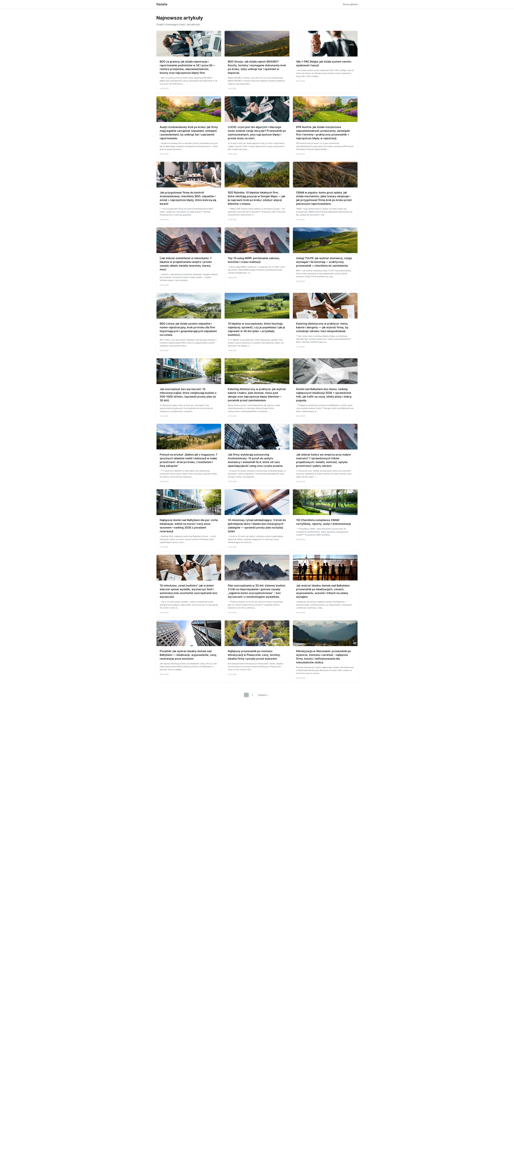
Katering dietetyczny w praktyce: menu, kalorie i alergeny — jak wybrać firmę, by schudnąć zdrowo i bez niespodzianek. (322, 327)
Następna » (263, 695)
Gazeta (161, 4)
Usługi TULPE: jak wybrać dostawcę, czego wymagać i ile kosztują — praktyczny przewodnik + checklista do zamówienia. (324, 262)
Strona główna (350, 4)
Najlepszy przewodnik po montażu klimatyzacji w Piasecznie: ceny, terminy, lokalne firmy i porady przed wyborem (254, 655)
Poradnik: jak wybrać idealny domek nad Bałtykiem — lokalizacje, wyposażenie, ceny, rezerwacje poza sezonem (188, 655)
